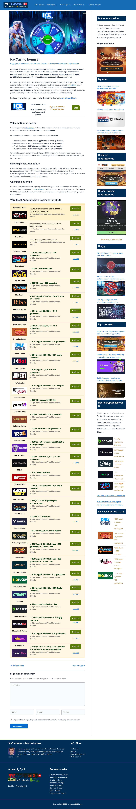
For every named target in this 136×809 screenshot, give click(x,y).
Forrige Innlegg (17, 665)
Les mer (76, 215)
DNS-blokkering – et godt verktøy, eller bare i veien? (110, 254)
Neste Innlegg (78, 665)
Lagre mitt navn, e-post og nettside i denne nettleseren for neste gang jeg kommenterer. (46, 720)
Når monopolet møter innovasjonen (110, 110)
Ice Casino (30, 128)
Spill (76, 108)
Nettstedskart (75, 757)
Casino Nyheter (95, 5)
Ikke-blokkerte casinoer (59, 777)
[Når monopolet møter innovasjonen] (111, 119)
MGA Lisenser (55, 790)
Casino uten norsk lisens (59, 775)
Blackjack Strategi (56, 783)
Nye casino (39, 5)
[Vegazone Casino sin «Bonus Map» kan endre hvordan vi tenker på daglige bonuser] (111, 142)
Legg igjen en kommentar (19, 64)
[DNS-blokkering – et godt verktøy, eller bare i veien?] (111, 265)
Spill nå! (75, 209)
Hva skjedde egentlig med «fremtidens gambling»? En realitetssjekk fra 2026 (107, 301)
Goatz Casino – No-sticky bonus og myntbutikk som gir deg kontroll (110, 356)
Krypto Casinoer (56, 780)
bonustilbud (72, 85)
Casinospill (64, 5)
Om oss (73, 752)
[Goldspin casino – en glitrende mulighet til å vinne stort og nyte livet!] (111, 390)
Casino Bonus (79, 5)
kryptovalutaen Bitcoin (67, 98)
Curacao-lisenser (56, 788)
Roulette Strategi (56, 785)
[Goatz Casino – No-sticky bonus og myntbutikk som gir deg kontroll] (111, 366)
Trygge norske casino (58, 793)
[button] (56, 5)
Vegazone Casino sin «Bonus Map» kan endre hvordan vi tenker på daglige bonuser (110, 131)
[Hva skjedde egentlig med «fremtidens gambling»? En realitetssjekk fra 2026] (111, 311)
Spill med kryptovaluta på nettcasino (111, 496)
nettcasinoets (39, 189)
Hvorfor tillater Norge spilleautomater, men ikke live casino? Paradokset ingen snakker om (111, 277)
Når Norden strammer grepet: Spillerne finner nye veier (108, 87)
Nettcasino (51, 5)
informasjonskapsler (78, 754)
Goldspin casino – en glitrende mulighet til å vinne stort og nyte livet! (109, 379)
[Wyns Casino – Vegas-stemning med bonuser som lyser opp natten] (111, 343)
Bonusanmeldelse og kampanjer (67, 64)
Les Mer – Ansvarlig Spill (17, 786)
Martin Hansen (23, 749)
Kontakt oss (74, 749)
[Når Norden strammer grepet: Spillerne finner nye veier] (111, 98)
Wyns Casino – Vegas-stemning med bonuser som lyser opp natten (111, 332)
